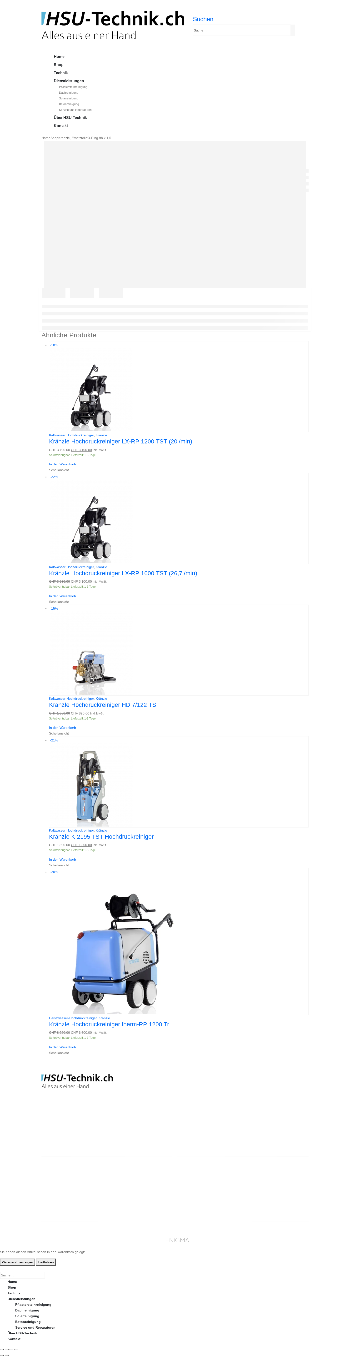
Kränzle (101, 435)
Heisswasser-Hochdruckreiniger (73, 1018)
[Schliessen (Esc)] (16, 1349)
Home (59, 57)
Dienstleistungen (69, 81)
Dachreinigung (68, 92)
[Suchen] (293, 30)
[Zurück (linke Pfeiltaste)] (2, 1355)
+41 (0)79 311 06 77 (56, 1135)
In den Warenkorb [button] (62, 464)
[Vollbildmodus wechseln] (7, 1349)
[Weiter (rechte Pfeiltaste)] (7, 1355)
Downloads (262, 1184)
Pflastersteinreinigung (73, 87)
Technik (61, 73)
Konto (258, 1172)
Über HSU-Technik (70, 118)
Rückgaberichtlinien (201, 1184)
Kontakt (61, 126)
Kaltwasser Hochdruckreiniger (71, 435)
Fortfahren (46, 1262)
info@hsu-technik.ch (58, 1130)
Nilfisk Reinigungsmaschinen (141, 1178)
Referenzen (194, 1195)
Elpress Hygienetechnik (136, 1184)
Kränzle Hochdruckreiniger (138, 1172)
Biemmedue (126, 1195)
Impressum (194, 1201)
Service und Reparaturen (75, 110)
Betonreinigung (69, 104)
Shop (58, 65)
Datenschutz (195, 1206)
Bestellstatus (195, 1189)
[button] (203, 19)
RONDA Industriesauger (136, 1189)
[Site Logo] (112, 25)
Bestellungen (264, 1178)
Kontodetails (263, 1195)
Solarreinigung (68, 98)
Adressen (261, 1189)
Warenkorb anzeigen (17, 1262)
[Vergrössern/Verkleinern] (2, 1349)
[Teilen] (11, 1349)
